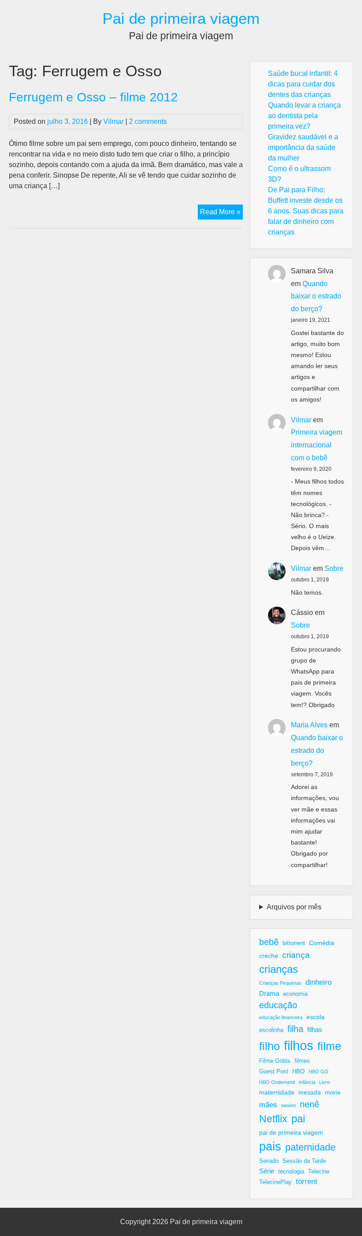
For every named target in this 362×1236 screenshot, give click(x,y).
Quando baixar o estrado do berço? (316, 296)
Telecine (318, 1172)
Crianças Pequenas (280, 983)
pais (270, 1146)
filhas (314, 1029)
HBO (298, 1071)
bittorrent (294, 943)
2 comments (148, 121)
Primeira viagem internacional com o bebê (316, 445)
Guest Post (273, 1071)
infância (307, 1082)
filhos (298, 1045)
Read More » (221, 214)
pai (298, 1118)
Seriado (269, 1161)
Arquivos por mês (294, 907)
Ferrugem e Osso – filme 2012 (93, 97)
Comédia (321, 942)
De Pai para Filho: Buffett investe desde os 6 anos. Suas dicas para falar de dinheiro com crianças (305, 211)
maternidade (276, 1092)
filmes (302, 1061)
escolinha (271, 1030)
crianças (278, 969)
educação (278, 1005)
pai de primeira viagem (291, 1132)
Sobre (333, 568)
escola (315, 1016)
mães (268, 1105)
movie (332, 1093)
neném (288, 1105)
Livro (324, 1082)
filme (329, 1046)
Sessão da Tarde (304, 1161)
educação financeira (280, 1017)
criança (296, 955)
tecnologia (291, 1172)
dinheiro (318, 982)
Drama (269, 993)
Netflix (273, 1118)
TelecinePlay (275, 1182)
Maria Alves (309, 725)
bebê (269, 942)
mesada (309, 1092)
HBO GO (318, 1071)
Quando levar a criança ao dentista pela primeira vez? (304, 115)
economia (295, 994)
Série (266, 1171)
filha (295, 1029)
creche (268, 955)
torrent (306, 1181)
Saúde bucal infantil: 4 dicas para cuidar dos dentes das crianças (303, 84)
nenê (309, 1104)
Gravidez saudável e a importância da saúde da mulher (303, 147)
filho (269, 1046)
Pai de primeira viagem (181, 18)
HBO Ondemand (277, 1082)
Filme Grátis (274, 1061)
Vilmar (113, 121)
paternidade (310, 1147)
